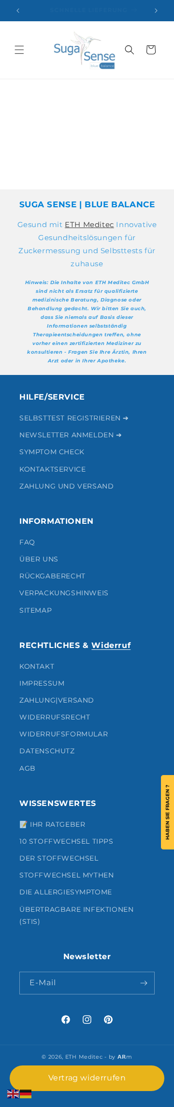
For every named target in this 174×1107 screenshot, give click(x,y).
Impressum (41, 683)
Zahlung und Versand (66, 486)
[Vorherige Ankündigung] (18, 10)
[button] (19, 49)
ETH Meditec (89, 224)
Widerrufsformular (63, 734)
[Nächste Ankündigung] (156, 10)
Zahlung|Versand (56, 700)
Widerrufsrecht (54, 717)
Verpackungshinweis (64, 593)
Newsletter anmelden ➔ (70, 435)
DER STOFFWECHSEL (59, 858)
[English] (13, 1093)
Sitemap (35, 610)
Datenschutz (47, 751)
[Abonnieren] (143, 983)
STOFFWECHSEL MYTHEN (66, 875)
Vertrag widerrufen (87, 1077)
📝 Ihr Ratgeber (52, 824)
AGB (27, 768)
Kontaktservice (52, 469)
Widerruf (110, 645)
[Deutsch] (26, 1093)
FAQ (27, 542)
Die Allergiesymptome (65, 892)
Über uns (38, 559)
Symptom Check (52, 451)
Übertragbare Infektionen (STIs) (76, 915)
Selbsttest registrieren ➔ (74, 418)
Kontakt (36, 666)
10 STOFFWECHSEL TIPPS (66, 841)
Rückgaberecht (52, 576)
